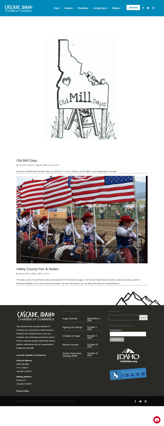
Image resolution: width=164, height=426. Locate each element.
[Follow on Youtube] (148, 8)
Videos (116, 8)
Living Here (100, 8)
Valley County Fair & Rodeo (37, 269)
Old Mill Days (26, 160)
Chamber (83, 8)
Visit (56, 8)
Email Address (116, 330)
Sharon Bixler (24, 273)
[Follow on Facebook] (143, 8)
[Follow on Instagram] (153, 8)
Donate (133, 7)
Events (68, 8)
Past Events (54, 165)
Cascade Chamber (26, 165)
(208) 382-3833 (22, 364)
